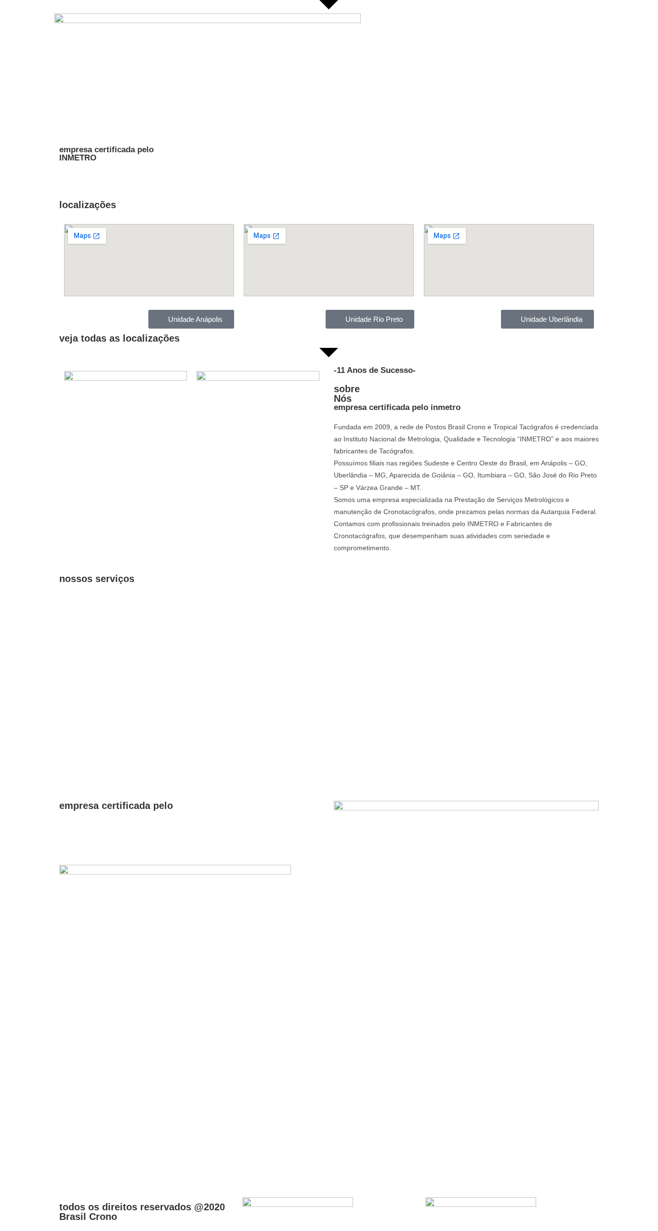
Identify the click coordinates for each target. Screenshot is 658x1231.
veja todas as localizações (119, 338)
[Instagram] (97, 1172)
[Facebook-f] (71, 1172)
